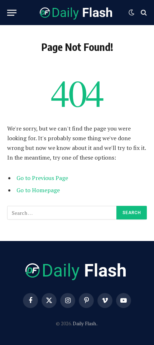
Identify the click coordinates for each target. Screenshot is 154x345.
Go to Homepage (38, 190)
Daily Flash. (85, 323)
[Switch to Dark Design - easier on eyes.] (131, 12)
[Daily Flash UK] (77, 12)
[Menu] (11, 13)
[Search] (143, 13)
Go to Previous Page (42, 178)
